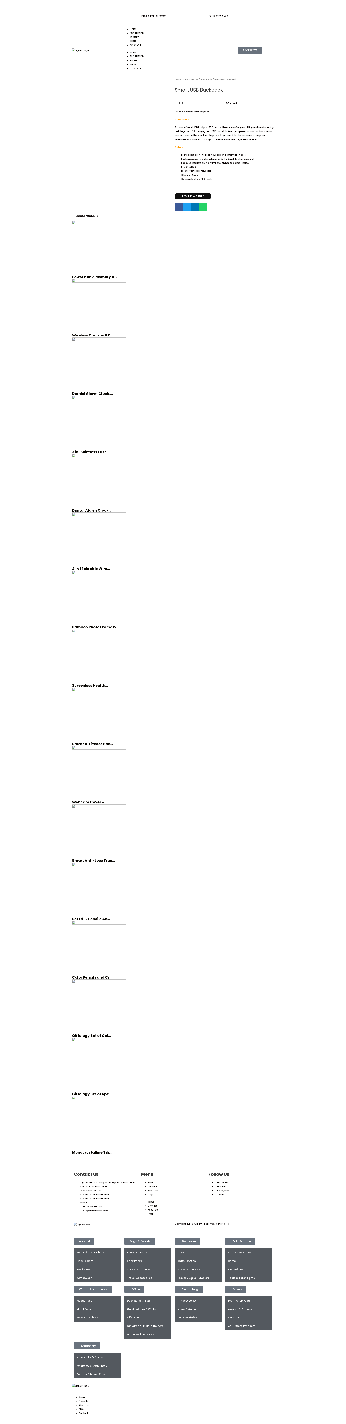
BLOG (133, 41)
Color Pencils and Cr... (92, 977)
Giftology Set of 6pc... (92, 1094)
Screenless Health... (90, 685)
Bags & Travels (190, 79)
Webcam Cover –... (89, 802)
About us (153, 1190)
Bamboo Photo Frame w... (95, 627)
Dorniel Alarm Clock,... (92, 393)
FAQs (150, 1194)
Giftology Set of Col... (91, 1035)
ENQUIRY (134, 37)
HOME (133, 29)
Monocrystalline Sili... (92, 1152)
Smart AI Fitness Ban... (92, 743)
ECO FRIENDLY (137, 33)
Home (178, 79)
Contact (152, 1186)
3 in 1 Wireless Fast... (90, 451)
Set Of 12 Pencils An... (91, 918)
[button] (179, 207)
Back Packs (206, 79)
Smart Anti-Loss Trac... (93, 860)
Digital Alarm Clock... (91, 510)
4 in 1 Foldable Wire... (91, 568)
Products (83, 1401)
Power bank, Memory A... (94, 276)
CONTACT (135, 45)
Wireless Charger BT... (92, 335)
